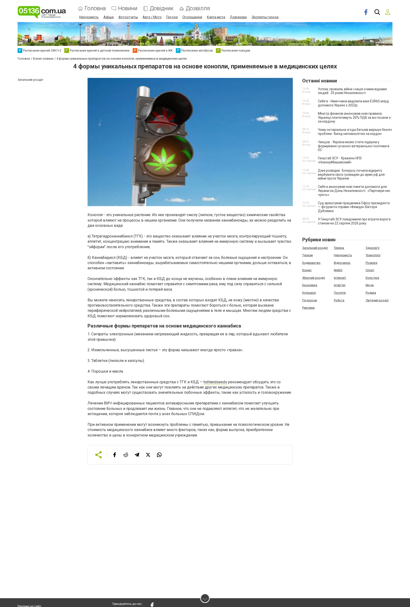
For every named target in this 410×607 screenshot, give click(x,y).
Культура (372, 278)
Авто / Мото (152, 17)
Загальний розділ (315, 248)
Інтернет (340, 278)
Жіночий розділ (313, 278)
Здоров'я (372, 248)
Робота (339, 300)
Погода (172, 17)
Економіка (309, 285)
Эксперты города (265, 17)
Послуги (340, 292)
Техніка (339, 248)
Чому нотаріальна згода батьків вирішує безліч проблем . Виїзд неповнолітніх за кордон (355, 132)
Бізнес (307, 270)
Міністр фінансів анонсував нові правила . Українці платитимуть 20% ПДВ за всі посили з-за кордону (355, 117)
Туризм (307, 255)
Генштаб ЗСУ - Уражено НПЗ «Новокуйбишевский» (340, 160)
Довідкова (238, 17)
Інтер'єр (339, 285)
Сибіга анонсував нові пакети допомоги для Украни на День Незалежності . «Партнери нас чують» (354, 191)
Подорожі (309, 300)
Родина (371, 292)
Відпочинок (342, 263)
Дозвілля (198, 8)
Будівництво (311, 263)
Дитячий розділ (377, 300)
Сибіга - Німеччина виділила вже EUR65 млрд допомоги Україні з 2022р (353, 103)
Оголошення (192, 17)
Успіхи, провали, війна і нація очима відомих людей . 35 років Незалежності (352, 91)
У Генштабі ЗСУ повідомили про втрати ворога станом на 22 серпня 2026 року (354, 221)
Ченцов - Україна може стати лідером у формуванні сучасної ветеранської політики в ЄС (353, 146)
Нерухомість (89, 17)
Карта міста (216, 17)
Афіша (108, 17)
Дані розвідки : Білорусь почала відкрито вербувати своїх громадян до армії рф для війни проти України (351, 174)
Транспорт (373, 255)
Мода (370, 285)
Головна (95, 8)
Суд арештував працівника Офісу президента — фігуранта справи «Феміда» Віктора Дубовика (354, 207)
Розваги (371, 263)
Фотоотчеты (128, 17)
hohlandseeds (215, 382)
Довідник (161, 8)
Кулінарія (309, 292)
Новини (127, 8)
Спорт (370, 270)
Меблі (338, 270)
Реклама (308, 307)
